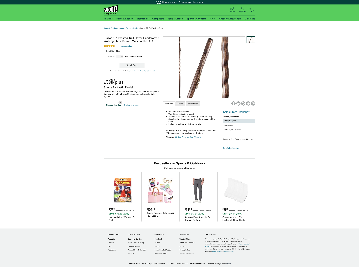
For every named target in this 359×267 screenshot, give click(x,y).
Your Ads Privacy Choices (217, 264)
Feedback (112, 250)
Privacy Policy (185, 250)
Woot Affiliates (185, 239)
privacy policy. (229, 251)
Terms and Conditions (188, 243)
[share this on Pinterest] (243, 103)
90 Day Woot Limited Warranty (188, 137)
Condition (110, 51)
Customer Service (135, 239)
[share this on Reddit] (248, 103)
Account (242, 12)
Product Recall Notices (137, 250)
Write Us (131, 254)
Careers (111, 243)
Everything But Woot (163, 250)
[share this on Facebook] (233, 103)
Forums (231, 12)
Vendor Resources (187, 254)
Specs (180, 103)
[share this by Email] (253, 103)
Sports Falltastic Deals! (129, 28)
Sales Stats (193, 103)
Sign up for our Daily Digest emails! (141, 71)
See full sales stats (231, 148)
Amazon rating (125, 46)
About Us (111, 239)
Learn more (198, 2)
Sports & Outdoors (111, 28)
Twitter (157, 243)
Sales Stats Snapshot (236, 112)
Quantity (111, 56)
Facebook (158, 239)
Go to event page (131, 105)
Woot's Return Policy (136, 243)
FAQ (109, 246)
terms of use (216, 251)
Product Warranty (134, 246)
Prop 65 (182, 246)
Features (169, 103)
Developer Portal (161, 254)
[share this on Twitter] (238, 103)
